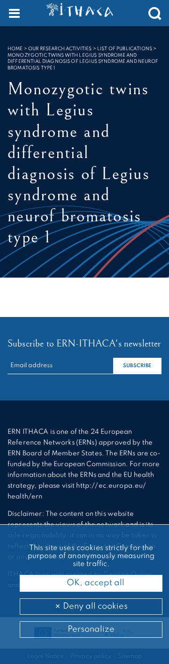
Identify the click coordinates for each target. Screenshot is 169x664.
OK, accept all (94, 583)
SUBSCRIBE (137, 366)
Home (15, 48)
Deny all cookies (94, 606)
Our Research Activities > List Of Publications (90, 48)
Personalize (91, 629)
